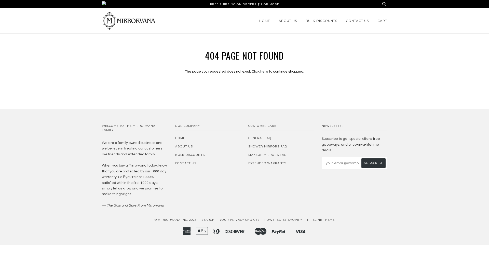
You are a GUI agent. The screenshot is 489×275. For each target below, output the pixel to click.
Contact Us (357, 21)
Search (208, 220)
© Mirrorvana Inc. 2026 (176, 220)
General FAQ (259, 138)
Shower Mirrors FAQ (267, 146)
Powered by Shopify (283, 220)
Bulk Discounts (321, 21)
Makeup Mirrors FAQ (267, 155)
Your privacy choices (240, 220)
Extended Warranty (267, 163)
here (264, 71)
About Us (288, 21)
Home (264, 21)
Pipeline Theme (321, 220)
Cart (382, 21)
